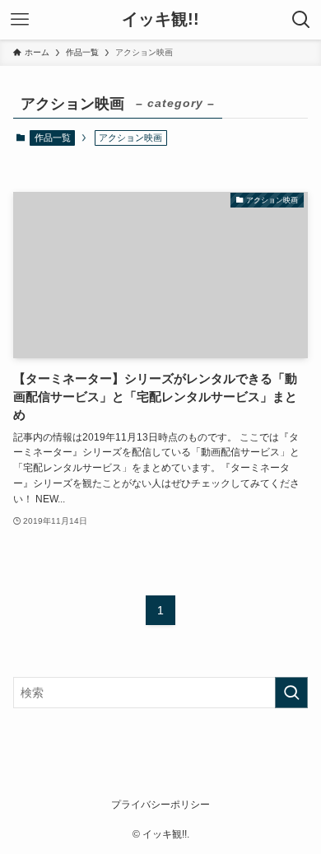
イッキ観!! (160, 20)
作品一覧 (53, 137)
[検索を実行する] (291, 692)
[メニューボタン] (20, 20)
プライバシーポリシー (160, 804)
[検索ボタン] (301, 20)
